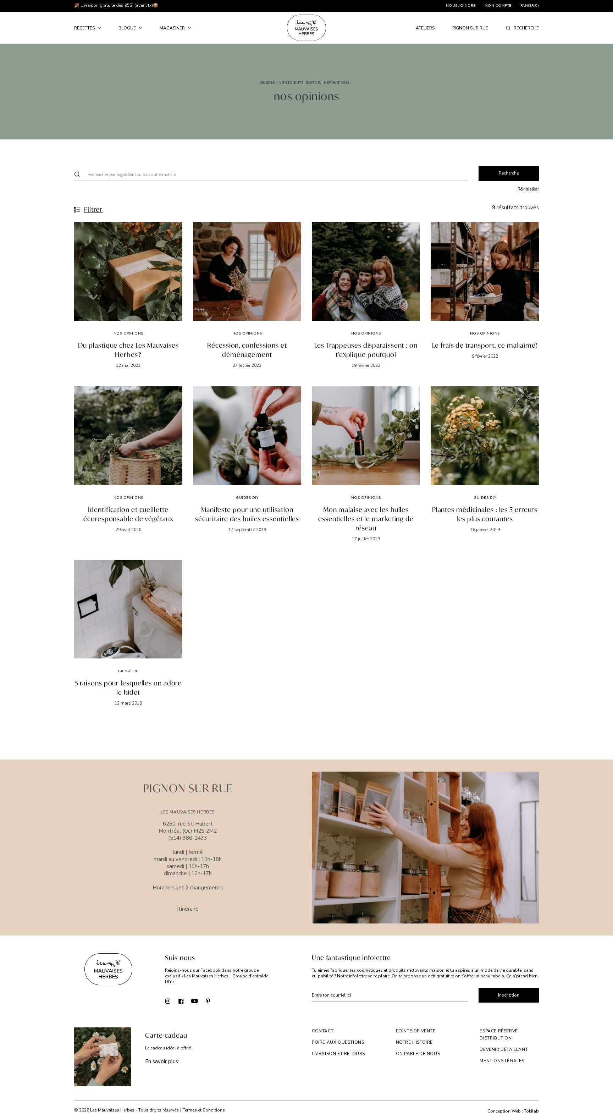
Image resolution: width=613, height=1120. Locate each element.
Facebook (181, 1000)
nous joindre (461, 6)
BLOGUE (127, 28)
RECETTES (84, 28)
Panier (529, 6)
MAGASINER (172, 28)
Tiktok (221, 1000)
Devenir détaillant (504, 1049)
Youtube (194, 1000)
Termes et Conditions (204, 1110)
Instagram (167, 1000)
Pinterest (208, 1000)
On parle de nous (418, 1053)
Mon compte (498, 6)
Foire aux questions (338, 1042)
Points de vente (416, 1031)
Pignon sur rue (470, 28)
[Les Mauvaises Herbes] (306, 28)
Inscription (508, 995)
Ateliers (425, 28)
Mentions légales (502, 1061)
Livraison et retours (338, 1053)
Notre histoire (414, 1042)
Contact (322, 1031)
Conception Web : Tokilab (513, 1111)
